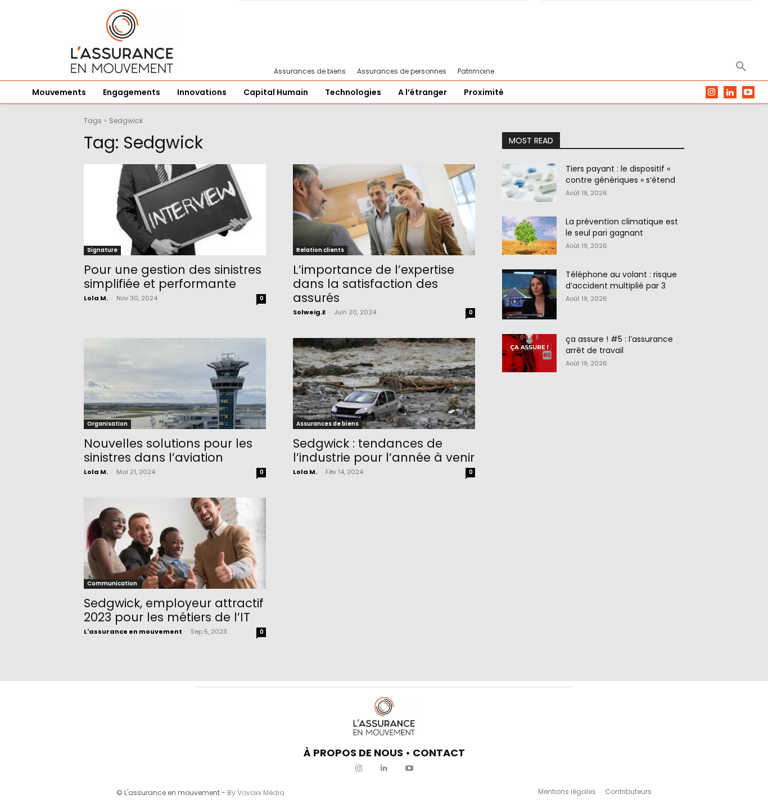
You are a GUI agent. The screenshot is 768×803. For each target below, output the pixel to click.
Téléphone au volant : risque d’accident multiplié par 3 (621, 280)
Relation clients (320, 250)
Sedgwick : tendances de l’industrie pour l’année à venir (384, 450)
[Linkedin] (730, 92)
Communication (112, 583)
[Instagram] (712, 92)
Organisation (107, 423)
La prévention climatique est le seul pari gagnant (622, 227)
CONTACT (439, 753)
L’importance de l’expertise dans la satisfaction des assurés (373, 283)
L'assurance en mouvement (133, 631)
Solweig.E (309, 312)
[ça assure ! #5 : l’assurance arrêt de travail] (529, 353)
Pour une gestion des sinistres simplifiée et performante (172, 276)
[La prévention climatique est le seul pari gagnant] (529, 235)
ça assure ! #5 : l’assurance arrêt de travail (619, 344)
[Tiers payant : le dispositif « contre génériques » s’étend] (529, 183)
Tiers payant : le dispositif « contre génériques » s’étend (620, 174)
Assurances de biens (327, 423)
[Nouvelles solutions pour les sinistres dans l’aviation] (175, 383)
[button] (741, 66)
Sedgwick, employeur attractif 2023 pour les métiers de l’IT (174, 610)
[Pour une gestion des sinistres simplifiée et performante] (175, 209)
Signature (102, 250)
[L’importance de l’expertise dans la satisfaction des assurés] (384, 209)
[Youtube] (748, 92)
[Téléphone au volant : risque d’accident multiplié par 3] (529, 294)
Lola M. (96, 298)
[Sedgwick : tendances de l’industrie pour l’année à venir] (384, 383)
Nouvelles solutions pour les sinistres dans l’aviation (168, 450)
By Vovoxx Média (255, 792)
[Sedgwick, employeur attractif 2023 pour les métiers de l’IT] (175, 543)
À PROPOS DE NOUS (353, 753)
